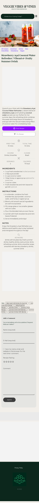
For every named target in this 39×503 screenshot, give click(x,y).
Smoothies (5, 51)
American (13, 49)
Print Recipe (20, 128)
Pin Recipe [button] (20, 134)
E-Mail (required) (9, 340)
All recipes (4, 49)
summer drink (13, 307)
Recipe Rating (8, 358)
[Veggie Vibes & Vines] (19, 7)
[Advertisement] (19, 86)
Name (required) (9, 330)
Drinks (21, 49)
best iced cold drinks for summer (16, 303)
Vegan (22, 51)
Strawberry (14, 51)
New (26, 49)
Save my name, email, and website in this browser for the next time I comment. (14, 351)
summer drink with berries (17, 310)
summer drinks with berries (17, 312)
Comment (7, 368)
